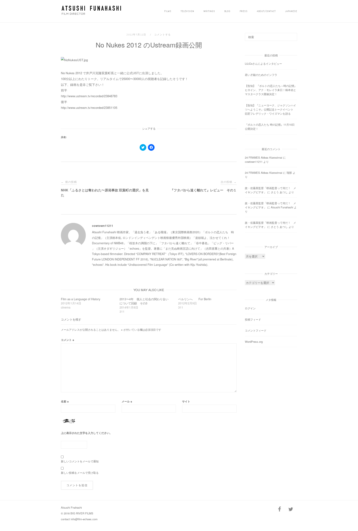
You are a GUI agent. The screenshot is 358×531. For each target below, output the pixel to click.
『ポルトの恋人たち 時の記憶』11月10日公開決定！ (270, 127)
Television (187, 11)
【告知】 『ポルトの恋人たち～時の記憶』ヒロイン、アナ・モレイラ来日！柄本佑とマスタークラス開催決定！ (271, 90)
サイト (186, 401)
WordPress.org (254, 342)
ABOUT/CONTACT (266, 11)
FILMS (167, 11)
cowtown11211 (102, 226)
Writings (209, 11)
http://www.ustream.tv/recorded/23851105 (89, 107)
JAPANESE (291, 11)
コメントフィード (255, 330)
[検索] (292, 35)
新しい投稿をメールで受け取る (80, 473)
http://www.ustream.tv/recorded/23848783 (89, 96)
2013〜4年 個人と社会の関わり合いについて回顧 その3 (144, 301)
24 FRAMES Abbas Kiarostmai (263, 157)
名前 (65, 401)
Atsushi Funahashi (282, 207)
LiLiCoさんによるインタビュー (263, 64)
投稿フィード (253, 319)
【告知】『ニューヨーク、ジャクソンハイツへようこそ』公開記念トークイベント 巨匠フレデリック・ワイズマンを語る (270, 109)
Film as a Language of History (80, 299)
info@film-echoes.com (84, 519)
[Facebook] (279, 509)
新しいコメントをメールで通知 (80, 461)
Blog (227, 11)
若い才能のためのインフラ (261, 75)
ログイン (250, 308)
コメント (67, 340)
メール (127, 401)
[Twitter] (290, 509)
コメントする (162, 34)
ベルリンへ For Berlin (194, 299)
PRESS (244, 11)
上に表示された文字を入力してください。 (86, 433)
